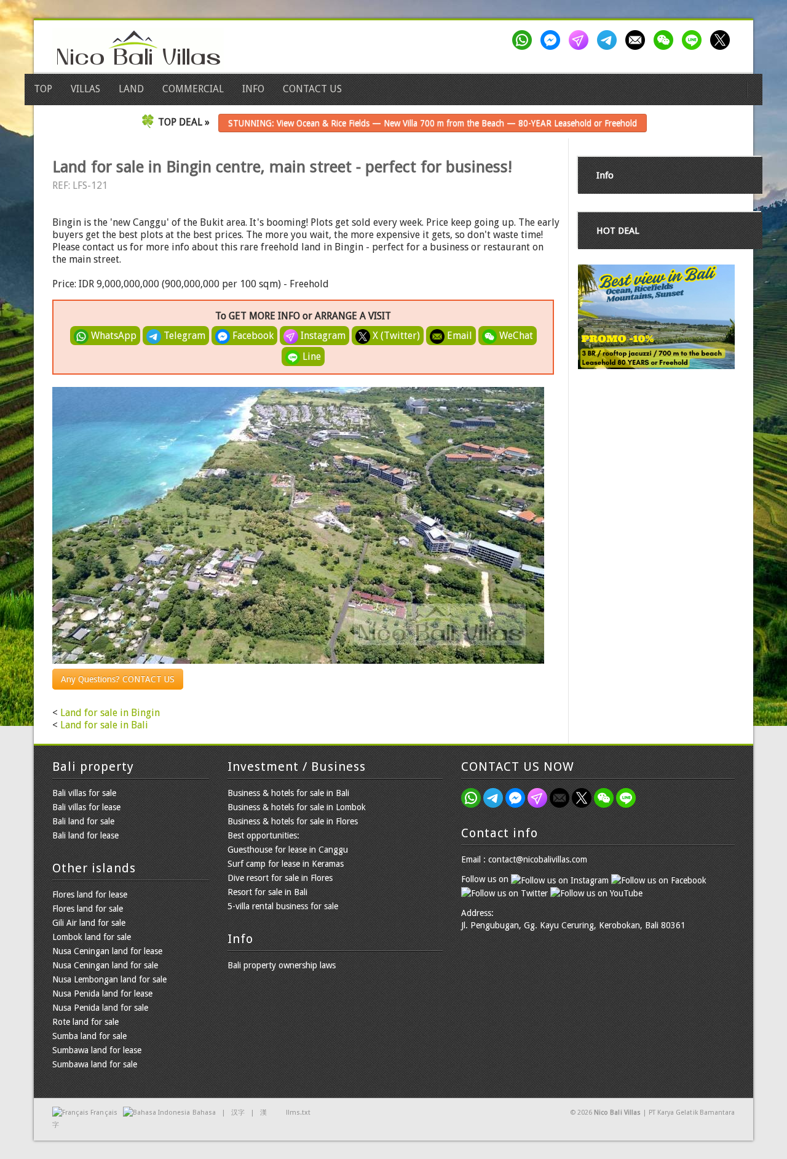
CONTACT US (312, 89)
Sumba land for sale (89, 1036)
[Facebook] (552, 40)
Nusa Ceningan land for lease (107, 951)
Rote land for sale (85, 1022)
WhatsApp (112, 335)
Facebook (252, 335)
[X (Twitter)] (722, 40)
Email (458, 335)
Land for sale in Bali (104, 725)
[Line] (694, 40)
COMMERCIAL (193, 89)
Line (310, 356)
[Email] (637, 40)
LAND (131, 89)
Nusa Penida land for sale (100, 1008)
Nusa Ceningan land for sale (105, 965)
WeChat (515, 335)
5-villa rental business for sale (282, 906)
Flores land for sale (87, 909)
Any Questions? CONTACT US (118, 679)
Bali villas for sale (84, 793)
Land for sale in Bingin (110, 713)
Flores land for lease (89, 894)
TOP (43, 89)
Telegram (183, 335)
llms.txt (298, 1113)
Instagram (322, 335)
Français (103, 1113)
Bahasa (204, 1113)
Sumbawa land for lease (96, 1050)
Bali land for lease (85, 835)
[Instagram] (581, 40)
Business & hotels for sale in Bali (288, 793)
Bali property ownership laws (281, 965)
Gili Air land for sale (88, 923)
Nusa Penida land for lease (102, 993)
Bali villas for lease (86, 807)
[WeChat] (666, 40)
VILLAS (85, 89)
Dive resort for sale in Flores (280, 878)
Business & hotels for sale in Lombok (296, 807)
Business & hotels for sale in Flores (292, 821)
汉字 (238, 1113)
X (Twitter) (395, 335)
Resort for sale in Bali (267, 892)
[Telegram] (609, 40)
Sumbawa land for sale (94, 1064)
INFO (253, 89)
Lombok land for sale (91, 937)
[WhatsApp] (524, 40)
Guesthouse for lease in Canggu (287, 849)
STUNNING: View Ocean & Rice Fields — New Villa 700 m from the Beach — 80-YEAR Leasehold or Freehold (432, 123)
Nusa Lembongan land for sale (109, 979)
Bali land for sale (83, 821)
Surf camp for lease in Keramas (285, 864)
